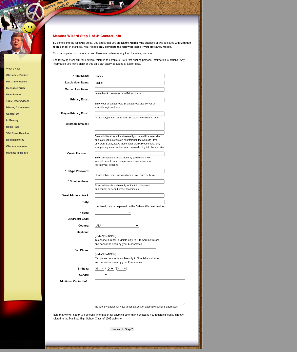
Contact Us (12, 114)
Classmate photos (16, 146)
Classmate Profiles (17, 75)
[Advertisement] (23, 222)
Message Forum (15, 88)
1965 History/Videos (17, 101)
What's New (13, 68)
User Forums (13, 94)
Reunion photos (15, 139)
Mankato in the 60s (17, 152)
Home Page (13, 126)
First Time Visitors (16, 81)
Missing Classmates (18, 107)
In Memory (12, 120)
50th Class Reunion (17, 133)
